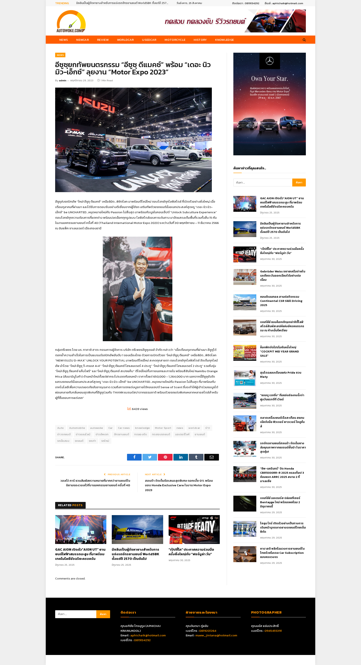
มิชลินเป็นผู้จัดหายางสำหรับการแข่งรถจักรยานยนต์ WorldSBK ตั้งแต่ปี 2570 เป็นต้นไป (123, 3)
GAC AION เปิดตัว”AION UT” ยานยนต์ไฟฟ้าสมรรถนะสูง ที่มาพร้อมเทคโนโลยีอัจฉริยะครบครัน (80, 554)
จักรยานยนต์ (121, 434)
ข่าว (207, 428)
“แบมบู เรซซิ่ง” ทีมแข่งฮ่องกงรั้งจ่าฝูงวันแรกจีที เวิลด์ (282, 397)
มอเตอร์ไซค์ (182, 434)
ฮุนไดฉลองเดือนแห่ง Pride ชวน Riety (280, 375)
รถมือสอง (63, 441)
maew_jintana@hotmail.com (216, 635)
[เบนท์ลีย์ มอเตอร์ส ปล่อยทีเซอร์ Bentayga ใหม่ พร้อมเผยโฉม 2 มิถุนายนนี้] (244, 504)
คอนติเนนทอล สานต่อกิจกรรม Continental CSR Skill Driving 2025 (281, 301)
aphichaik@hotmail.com (148, 635)
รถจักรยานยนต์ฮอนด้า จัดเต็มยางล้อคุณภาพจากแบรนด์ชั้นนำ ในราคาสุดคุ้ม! (283, 447)
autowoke (96, 428)
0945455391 (273, 630)
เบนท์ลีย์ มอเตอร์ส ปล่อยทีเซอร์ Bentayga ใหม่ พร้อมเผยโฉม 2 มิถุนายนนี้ (280, 502)
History (200, 39)
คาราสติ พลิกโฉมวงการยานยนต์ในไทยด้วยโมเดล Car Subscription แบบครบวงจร (282, 553)
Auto (60, 428)
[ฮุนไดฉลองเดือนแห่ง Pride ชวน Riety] (244, 378)
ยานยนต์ (200, 434)
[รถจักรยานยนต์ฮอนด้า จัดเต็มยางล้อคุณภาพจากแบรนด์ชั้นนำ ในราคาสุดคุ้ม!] (244, 449)
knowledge (142, 428)
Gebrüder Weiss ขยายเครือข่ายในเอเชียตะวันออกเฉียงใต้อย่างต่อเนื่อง (282, 275)
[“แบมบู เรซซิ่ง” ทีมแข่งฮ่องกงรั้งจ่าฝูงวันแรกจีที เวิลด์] (244, 401)
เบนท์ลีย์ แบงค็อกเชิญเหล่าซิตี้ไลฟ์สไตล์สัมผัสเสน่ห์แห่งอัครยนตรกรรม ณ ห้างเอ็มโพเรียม (282, 326)
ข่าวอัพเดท (102, 434)
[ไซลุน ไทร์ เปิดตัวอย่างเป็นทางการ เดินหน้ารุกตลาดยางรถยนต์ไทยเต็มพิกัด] (244, 529)
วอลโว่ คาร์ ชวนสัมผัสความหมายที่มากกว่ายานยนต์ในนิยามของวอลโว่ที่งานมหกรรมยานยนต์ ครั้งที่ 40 (95, 483)
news (180, 428)
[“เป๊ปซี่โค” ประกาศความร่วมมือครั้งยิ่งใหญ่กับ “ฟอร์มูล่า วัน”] (194, 529)
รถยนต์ (79, 441)
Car (110, 428)
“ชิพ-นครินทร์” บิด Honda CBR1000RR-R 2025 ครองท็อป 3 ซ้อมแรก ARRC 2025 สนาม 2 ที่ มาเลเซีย (282, 475)
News (63, 39)
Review (103, 39)
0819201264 (207, 630)
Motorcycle (175, 39)
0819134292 (142, 640)
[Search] (304, 40)
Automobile (77, 428)
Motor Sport (163, 428)
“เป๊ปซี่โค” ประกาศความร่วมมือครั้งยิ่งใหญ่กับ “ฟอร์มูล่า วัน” (191, 552)
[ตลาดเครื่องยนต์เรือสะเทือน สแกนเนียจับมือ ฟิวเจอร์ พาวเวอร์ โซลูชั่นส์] (244, 423)
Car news (124, 428)
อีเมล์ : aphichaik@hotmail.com (284, 3)
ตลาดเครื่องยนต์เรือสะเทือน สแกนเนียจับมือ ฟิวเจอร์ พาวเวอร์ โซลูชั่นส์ (282, 422)
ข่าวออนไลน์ (83, 434)
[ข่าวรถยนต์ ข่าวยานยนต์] (71, 21)
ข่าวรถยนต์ (64, 434)
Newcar (82, 39)
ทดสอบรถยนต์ (161, 434)
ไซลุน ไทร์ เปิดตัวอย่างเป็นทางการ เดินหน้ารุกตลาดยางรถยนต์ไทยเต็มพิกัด (283, 527)
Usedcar (149, 39)
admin (62, 80)
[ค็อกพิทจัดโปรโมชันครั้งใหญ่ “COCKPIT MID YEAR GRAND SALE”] (244, 353)
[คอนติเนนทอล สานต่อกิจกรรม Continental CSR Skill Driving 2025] (244, 302)
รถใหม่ (105, 441)
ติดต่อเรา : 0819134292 (245, 3)
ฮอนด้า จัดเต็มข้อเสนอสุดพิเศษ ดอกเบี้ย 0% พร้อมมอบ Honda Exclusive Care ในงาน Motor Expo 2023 (179, 485)
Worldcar (125, 39)
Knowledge (224, 39)
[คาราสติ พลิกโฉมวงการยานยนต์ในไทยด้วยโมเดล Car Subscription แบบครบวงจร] (244, 554)
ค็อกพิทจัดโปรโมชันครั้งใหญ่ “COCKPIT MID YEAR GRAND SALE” (279, 351)
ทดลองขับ (140, 434)
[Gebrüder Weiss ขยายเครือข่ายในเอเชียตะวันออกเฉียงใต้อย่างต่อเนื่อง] (244, 277)
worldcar (194, 428)
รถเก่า (92, 441)
